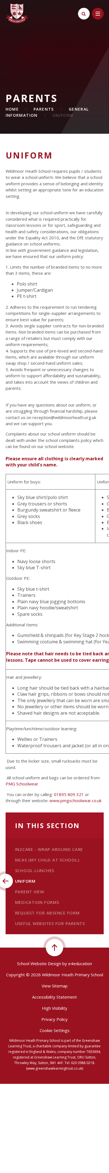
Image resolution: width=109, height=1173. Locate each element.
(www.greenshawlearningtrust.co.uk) (54, 1068)
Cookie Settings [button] (55, 1030)
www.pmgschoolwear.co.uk (75, 800)
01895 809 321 (69, 794)
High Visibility (54, 1008)
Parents (44, 109)
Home (12, 109)
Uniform (63, 115)
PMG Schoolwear (22, 784)
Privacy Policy (54, 1019)
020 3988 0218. (83, 1062)
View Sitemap (55, 986)
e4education (80, 963)
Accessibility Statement (54, 997)
